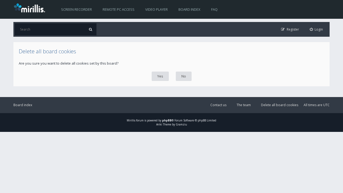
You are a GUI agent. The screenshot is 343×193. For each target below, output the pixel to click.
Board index (189, 9)
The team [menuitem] (244, 105)
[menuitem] (316, 29)
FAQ (214, 9)
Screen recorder (76, 9)
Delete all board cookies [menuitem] (279, 105)
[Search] (90, 29)
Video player (156, 9)
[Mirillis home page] (30, 7)
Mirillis (131, 120)
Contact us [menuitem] (218, 105)
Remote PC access (119, 9)
